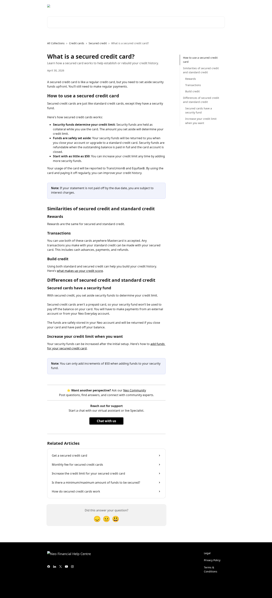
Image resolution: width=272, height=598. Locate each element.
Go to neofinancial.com (159, 6)
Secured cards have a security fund (198, 110)
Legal (207, 553)
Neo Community (134, 390)
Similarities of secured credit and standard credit (201, 70)
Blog (201, 6)
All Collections (56, 43)
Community (186, 6)
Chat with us (106, 421)
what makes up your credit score (80, 271)
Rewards (190, 78)
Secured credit (98, 43)
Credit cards (76, 43)
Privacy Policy (212, 560)
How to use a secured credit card (200, 59)
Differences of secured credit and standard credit (201, 100)
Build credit (192, 91)
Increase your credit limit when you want (200, 121)
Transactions (193, 85)
